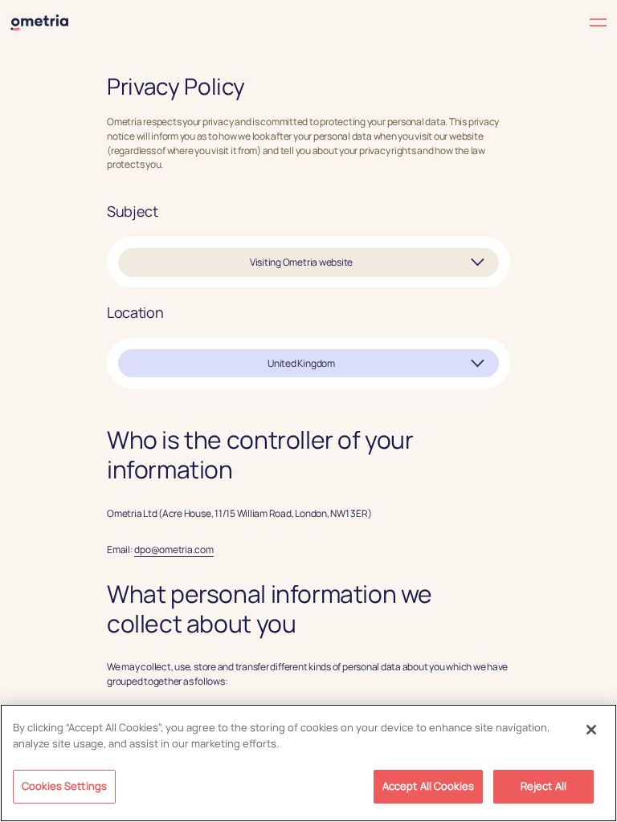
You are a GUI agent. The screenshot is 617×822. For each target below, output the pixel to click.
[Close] (591, 729)
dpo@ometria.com (174, 549)
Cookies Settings (64, 786)
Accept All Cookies (428, 786)
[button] (457, 22)
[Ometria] (39, 22)
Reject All (543, 786)
